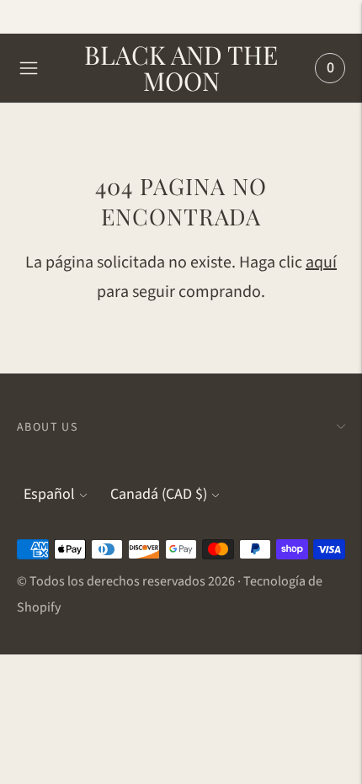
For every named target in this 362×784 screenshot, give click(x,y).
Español (49, 494)
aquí (321, 262)
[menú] (28, 68)
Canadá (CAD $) (158, 494)
